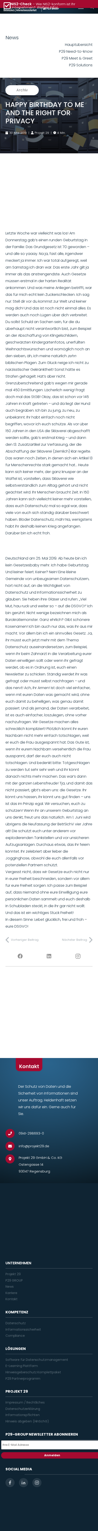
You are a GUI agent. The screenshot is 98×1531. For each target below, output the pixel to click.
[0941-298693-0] (12, 1133)
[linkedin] (23, 1482)
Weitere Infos (47, 7)
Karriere (11, 1293)
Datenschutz (15, 1323)
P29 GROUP (14, 1280)
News (9, 1286)
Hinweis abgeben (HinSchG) (27, 1421)
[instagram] (36, 1482)
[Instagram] (78, 956)
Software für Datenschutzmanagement (36, 1359)
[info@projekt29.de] (12, 1146)
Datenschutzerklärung (22, 1409)
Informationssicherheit (23, 1329)
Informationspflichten (22, 1415)
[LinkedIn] (48, 956)
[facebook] (10, 1482)
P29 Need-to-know (76, 51)
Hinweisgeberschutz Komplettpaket (33, 1372)
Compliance (15, 1335)
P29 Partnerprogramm (22, 1378)
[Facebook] (19, 956)
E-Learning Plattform (21, 1366)
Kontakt (11, 1299)
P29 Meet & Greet (77, 58)
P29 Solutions (81, 65)
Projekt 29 (13, 1274)
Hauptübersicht (79, 44)
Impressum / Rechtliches (25, 1402)
